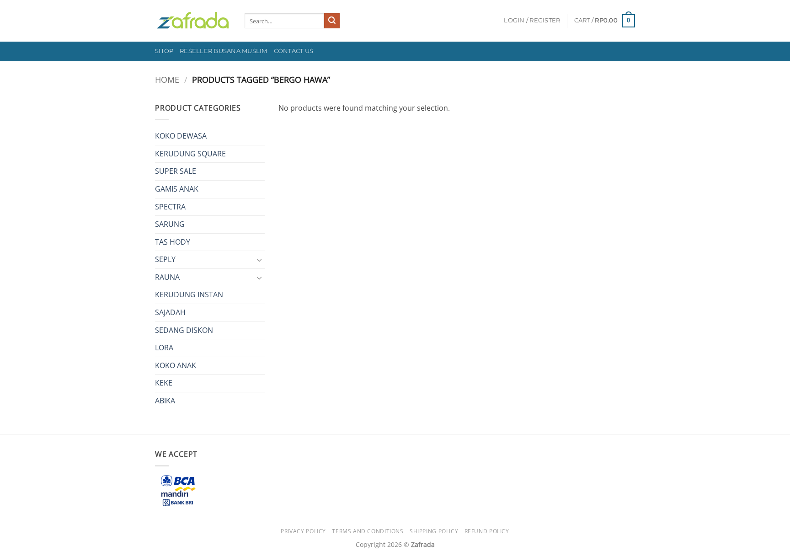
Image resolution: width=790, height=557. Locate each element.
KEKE (163, 383)
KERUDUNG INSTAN (189, 294)
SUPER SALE (175, 171)
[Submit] (332, 21)
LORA (164, 348)
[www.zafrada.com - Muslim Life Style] (193, 21)
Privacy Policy (303, 531)
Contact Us (294, 51)
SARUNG (170, 224)
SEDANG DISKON (184, 330)
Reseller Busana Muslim (223, 51)
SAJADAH (170, 312)
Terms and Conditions (367, 531)
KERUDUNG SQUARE (190, 154)
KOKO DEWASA (181, 136)
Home (167, 79)
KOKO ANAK (175, 365)
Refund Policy (486, 531)
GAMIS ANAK (176, 189)
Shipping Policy (434, 531)
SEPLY (165, 259)
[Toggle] (259, 259)
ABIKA (165, 401)
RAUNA (167, 277)
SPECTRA (170, 207)
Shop (164, 51)
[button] (532, 20)
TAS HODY (172, 242)
